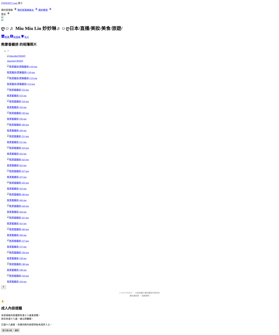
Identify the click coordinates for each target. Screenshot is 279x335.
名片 (26, 37)
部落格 (17, 37)
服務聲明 (145, 296)
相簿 (7, 37)
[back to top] (3, 287)
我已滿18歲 (7, 330)
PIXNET (129, 293)
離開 (17, 330)
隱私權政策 (134, 296)
